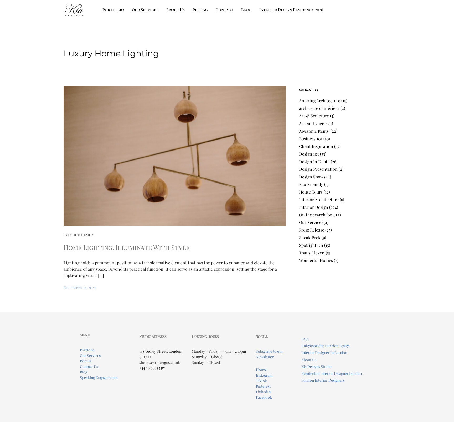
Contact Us (89, 366)
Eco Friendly (311, 184)
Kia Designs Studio (316, 366)
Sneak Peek (310, 237)
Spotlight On (311, 245)
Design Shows (312, 176)
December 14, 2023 (80, 287)
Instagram (264, 375)
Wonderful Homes (316, 260)
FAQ (304, 338)
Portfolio (113, 9)
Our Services (145, 9)
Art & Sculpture (314, 116)
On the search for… (317, 214)
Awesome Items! (314, 131)
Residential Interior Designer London (331, 373)
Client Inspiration (316, 146)
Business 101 (310, 138)
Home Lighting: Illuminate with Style (127, 247)
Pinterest (263, 386)
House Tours (311, 192)
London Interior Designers (322, 380)
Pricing (200, 9)
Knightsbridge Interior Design (325, 345)
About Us (175, 9)
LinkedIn (263, 391)
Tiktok (261, 380)
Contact (224, 9)
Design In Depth (314, 161)
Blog (246, 9)
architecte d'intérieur (319, 108)
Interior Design (79, 235)
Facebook (264, 397)
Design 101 (309, 154)
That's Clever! (312, 252)
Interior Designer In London (324, 352)
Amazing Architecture (319, 100)
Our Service (310, 222)
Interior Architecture (319, 199)
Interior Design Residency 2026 (291, 9)
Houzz (261, 369)
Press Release (311, 230)
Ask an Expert (312, 123)
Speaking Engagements (98, 377)
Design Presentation (318, 169)
